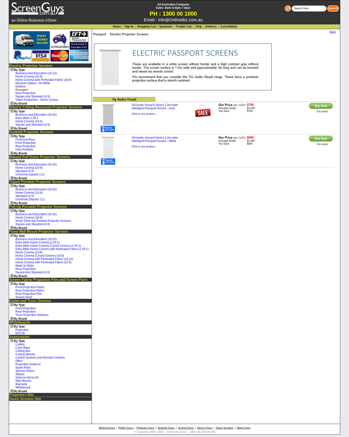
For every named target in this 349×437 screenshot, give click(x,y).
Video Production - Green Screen (36, 99)
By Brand (20, 103)
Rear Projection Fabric (29, 290)
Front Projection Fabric (30, 287)
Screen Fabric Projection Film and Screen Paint (48, 280)
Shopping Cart (146, 26)
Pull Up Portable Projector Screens (38, 207)
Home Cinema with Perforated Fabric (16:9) (43, 80)
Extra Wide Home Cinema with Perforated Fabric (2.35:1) (52, 249)
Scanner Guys (166, 427)
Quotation (165, 26)
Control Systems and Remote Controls (40, 357)
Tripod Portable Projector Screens (37, 182)
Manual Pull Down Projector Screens (39, 157)
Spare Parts (23, 367)
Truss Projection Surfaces (31, 315)
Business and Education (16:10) (36, 114)
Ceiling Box (22, 351)
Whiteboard (22, 387)
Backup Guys (107, 427)
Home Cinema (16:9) (28, 76)
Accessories (19, 337)
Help (199, 26)
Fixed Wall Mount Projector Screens (38, 231)
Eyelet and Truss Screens (30, 301)
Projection (21, 330)
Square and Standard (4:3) (32, 96)
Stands (19, 374)
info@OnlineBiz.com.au (180, 20)
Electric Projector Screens (30, 66)
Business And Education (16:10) (36, 73)
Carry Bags (22, 347)
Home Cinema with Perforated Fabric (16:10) (44, 259)
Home (117, 26)
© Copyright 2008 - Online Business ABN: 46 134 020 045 (174, 431)
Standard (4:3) (24, 171)
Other (19, 361)
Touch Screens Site (25, 399)
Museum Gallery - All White (32, 83)
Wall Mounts (23, 380)
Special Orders (25, 371)
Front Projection (25, 143)
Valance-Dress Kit (26, 377)
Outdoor (20, 86)
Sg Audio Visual (124, 99)
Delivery (211, 26)
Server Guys (205, 427)
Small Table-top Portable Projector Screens (43, 221)
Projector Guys (146, 427)
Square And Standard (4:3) (32, 272)
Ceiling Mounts (25, 354)
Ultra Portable (24, 149)
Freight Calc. (184, 26)
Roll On (20, 333)
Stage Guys (243, 427)
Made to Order (24, 265)
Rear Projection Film (28, 294)
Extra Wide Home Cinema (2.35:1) (37, 242)
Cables (20, 344)
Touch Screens (225, 427)
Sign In (128, 26)
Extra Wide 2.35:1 (26, 118)
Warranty (21, 384)
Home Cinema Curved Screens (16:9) (39, 255)
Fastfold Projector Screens (31, 132)
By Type (19, 70)
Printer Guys (126, 427)
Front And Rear (25, 139)
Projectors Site (21, 395)
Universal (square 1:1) (29, 174)
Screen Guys (186, 427)
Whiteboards (19, 322)
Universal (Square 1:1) (30, 199)
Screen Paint (23, 297)
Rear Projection (25, 93)
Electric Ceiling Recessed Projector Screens (45, 107)
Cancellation (228, 26)
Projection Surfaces (28, 364)
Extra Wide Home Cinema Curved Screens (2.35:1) (48, 245)
